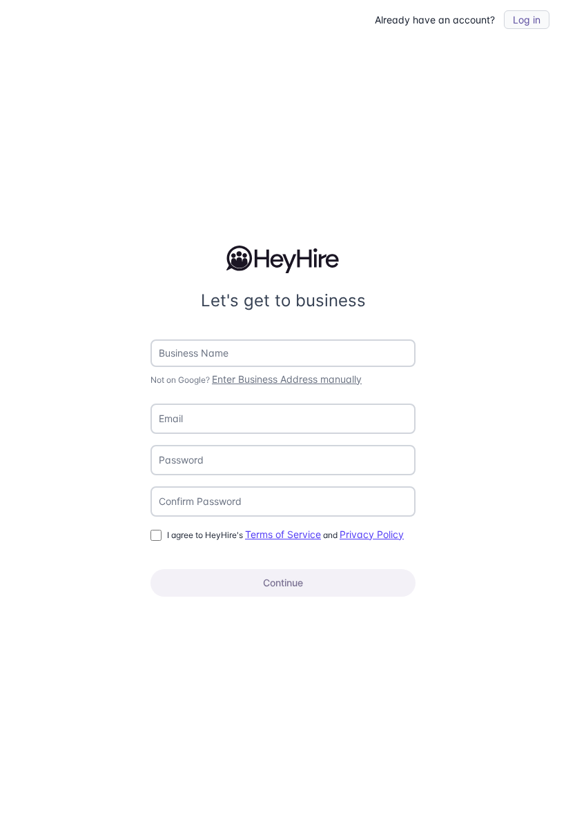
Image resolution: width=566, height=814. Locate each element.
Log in (526, 20)
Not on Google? (256, 379)
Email (171, 418)
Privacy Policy (372, 534)
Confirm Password (200, 501)
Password (181, 460)
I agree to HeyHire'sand (285, 534)
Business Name (193, 353)
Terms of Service (283, 534)
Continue (283, 582)
